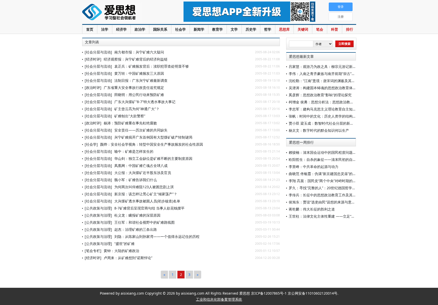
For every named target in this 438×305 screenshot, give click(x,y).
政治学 (140, 29)
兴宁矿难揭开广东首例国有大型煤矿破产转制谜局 (153, 137)
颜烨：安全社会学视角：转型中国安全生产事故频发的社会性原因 (151, 144)
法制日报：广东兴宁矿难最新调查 (141, 80)
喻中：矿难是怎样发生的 (133, 151)
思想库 (284, 29)
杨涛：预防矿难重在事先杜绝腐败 (130, 123)
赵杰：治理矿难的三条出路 (135, 229)
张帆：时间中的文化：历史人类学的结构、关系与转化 (331, 116)
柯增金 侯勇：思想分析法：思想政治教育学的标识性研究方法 (337, 102)
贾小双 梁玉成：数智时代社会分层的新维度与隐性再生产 (333, 123)
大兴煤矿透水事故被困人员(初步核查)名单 (147, 201)
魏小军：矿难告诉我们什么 (135, 179)
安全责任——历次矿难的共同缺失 (141, 130)
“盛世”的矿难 (124, 243)
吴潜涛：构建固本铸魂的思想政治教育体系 (322, 87)
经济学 (121, 29)
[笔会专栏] (93, 250)
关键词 (303, 29)
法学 (104, 29)
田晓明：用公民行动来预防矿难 (139, 94)
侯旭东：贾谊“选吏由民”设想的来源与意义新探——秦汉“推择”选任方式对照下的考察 (355, 202)
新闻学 (199, 29)
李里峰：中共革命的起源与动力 (313, 166)
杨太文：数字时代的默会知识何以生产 (319, 130)
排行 (349, 29)
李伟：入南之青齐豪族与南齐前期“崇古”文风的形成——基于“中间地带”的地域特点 (353, 73)
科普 (334, 29)
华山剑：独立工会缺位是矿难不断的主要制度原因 (153, 158)
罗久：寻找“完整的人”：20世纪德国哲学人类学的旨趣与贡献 (336, 187)
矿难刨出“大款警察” (129, 115)
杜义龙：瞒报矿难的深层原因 (137, 215)
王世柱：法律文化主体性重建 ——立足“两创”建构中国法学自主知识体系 (345, 216)
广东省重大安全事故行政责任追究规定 (134, 87)
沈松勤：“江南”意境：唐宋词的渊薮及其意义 (324, 80)
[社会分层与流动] (98, 52)
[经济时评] (93, 59)
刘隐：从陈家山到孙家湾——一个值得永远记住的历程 (156, 236)
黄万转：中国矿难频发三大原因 (139, 73)
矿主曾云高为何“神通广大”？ (136, 108)
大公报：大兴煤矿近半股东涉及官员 (142, 172)
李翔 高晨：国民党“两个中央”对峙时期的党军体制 (328, 180)
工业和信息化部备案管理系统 (219, 299)
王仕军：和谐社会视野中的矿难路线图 (144, 222)
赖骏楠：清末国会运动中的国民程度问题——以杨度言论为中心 (338, 152)
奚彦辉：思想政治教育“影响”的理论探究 (320, 94)
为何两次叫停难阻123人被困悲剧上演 (144, 186)
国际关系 (160, 29)
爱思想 (122, 13)
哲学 (267, 29)
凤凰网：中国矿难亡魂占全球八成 (141, 165)
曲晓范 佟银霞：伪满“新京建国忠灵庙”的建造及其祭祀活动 (335, 173)
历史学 (251, 29)
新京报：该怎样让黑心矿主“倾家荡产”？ (145, 194)
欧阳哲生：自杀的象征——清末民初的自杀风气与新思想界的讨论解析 (344, 159)
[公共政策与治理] (98, 208)
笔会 (319, 29)
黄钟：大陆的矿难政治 (121, 250)
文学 (234, 29)
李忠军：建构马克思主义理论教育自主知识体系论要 (329, 109)
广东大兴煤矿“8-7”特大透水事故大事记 (144, 101)
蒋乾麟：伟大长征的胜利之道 (312, 209)
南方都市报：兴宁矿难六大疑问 (139, 52)
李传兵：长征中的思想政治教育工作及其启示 (324, 195)
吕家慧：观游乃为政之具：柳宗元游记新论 (322, 66)
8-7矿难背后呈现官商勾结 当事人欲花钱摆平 (149, 208)
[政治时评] (93, 87)
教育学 (217, 29)
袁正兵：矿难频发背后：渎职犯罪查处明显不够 (151, 66)
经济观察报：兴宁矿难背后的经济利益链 (136, 59)
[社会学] (91, 144)
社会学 (180, 29)
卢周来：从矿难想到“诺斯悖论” (128, 257)
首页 (89, 29)
